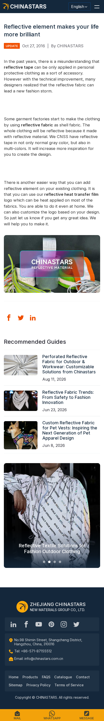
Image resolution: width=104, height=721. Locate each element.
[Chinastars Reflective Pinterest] (51, 624)
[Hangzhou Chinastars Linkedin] (13, 624)
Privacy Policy (38, 685)
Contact (83, 677)
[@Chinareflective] (76, 624)
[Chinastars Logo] (22, 607)
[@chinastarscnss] (26, 624)
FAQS (46, 677)
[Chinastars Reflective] (38, 624)
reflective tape (18, 67)
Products (30, 677)
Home (14, 677)
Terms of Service (69, 685)
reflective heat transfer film (71, 194)
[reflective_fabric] (64, 624)
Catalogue (63, 677)
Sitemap (15, 685)
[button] (97, 6)
